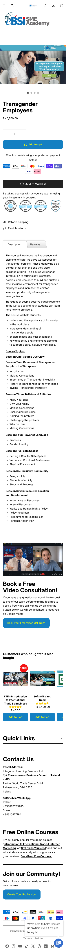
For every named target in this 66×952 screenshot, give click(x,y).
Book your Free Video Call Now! (26, 622)
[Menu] (4, 5)
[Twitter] (33, 946)
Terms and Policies (33, 938)
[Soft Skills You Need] (42, 678)
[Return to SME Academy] (33, 19)
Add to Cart (15, 716)
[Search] (12, 5)
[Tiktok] (26, 946)
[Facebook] (7, 946)
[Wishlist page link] (45, 5)
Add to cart (35, 144)
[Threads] (39, 946)
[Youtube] (20, 946)
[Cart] (62, 5)
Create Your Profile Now (21, 894)
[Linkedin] (46, 946)
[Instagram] (13, 946)
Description (14, 244)
